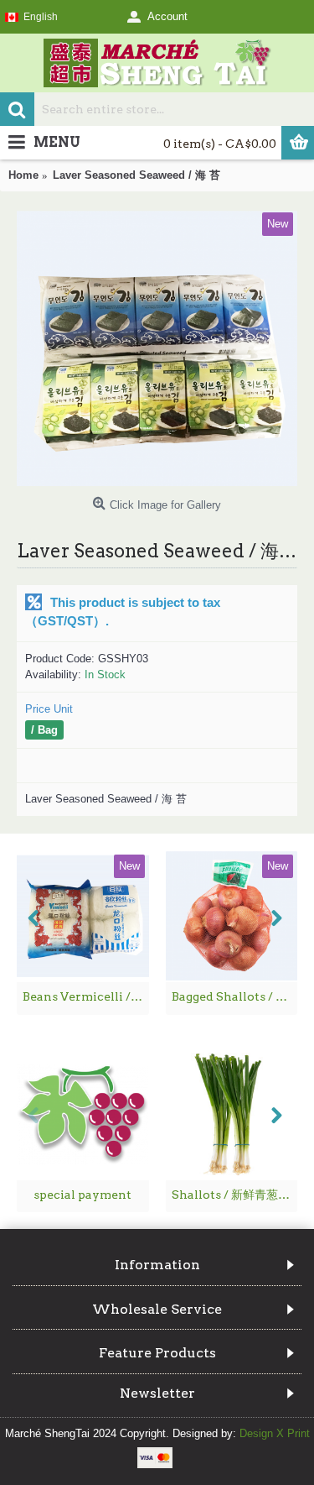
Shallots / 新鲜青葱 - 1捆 (235, 1194)
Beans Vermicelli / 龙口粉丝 (86, 996)
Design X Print (274, 1433)
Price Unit (49, 709)
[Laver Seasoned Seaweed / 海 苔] (157, 348)
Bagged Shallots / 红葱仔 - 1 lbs (235, 996)
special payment (82, 1194)
